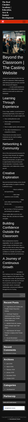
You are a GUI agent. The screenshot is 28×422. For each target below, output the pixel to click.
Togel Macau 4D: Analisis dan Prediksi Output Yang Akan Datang (14, 309)
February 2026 (10, 369)
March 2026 (9, 366)
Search (22, 295)
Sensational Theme (14, 419)
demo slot (6, 402)
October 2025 (10, 378)
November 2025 (11, 375)
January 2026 (10, 372)
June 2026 (9, 363)
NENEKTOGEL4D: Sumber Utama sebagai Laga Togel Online (13, 325)
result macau (12, 402)
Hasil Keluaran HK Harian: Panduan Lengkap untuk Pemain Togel (14, 333)
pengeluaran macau (10, 408)
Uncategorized (10, 389)
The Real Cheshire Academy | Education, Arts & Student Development (8, 10)
